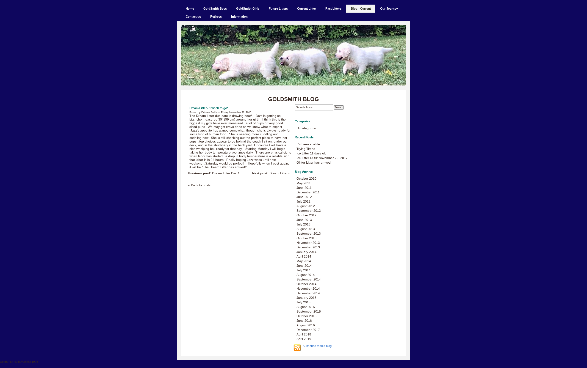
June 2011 (304, 187)
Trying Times (305, 149)
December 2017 (308, 330)
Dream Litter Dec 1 (214, 173)
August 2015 (305, 307)
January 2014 (306, 252)
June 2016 (304, 320)
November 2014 (308, 288)
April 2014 (303, 256)
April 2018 (303, 334)
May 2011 (303, 183)
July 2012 (303, 201)
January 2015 (306, 297)
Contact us (193, 16)
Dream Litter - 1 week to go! (208, 108)
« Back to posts (199, 185)
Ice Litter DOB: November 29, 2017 (322, 158)
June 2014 (304, 265)
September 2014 (308, 279)
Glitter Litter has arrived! (314, 162)
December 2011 (308, 192)
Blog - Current (361, 8)
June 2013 (304, 220)
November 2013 (308, 242)
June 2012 (304, 197)
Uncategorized (307, 128)
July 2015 (303, 302)
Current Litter (306, 8)
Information (239, 16)
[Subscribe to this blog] (297, 347)
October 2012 (306, 215)
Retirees (216, 16)
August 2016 (305, 325)
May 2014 (303, 261)
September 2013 (308, 233)
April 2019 (303, 339)
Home (190, 8)
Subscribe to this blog (317, 346)
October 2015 (306, 316)
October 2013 (306, 238)
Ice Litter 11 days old (311, 153)
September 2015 (308, 311)
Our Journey (389, 8)
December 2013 (308, 247)
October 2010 (306, 178)
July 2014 (303, 270)
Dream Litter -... (272, 173)
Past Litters (333, 8)
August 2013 (305, 229)
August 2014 (305, 275)
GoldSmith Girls (247, 8)
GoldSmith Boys (215, 8)
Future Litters (278, 8)
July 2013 (303, 224)
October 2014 (306, 284)
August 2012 (305, 206)
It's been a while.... (310, 144)
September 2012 (308, 210)
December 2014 (308, 293)
